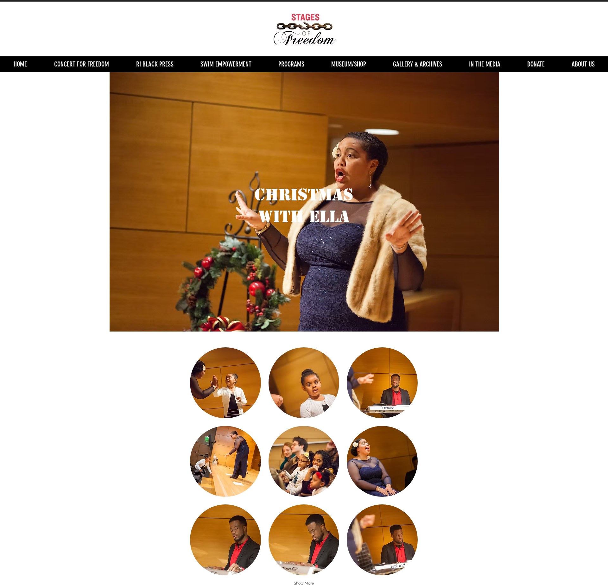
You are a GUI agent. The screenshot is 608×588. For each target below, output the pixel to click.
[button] (291, 64)
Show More (304, 583)
